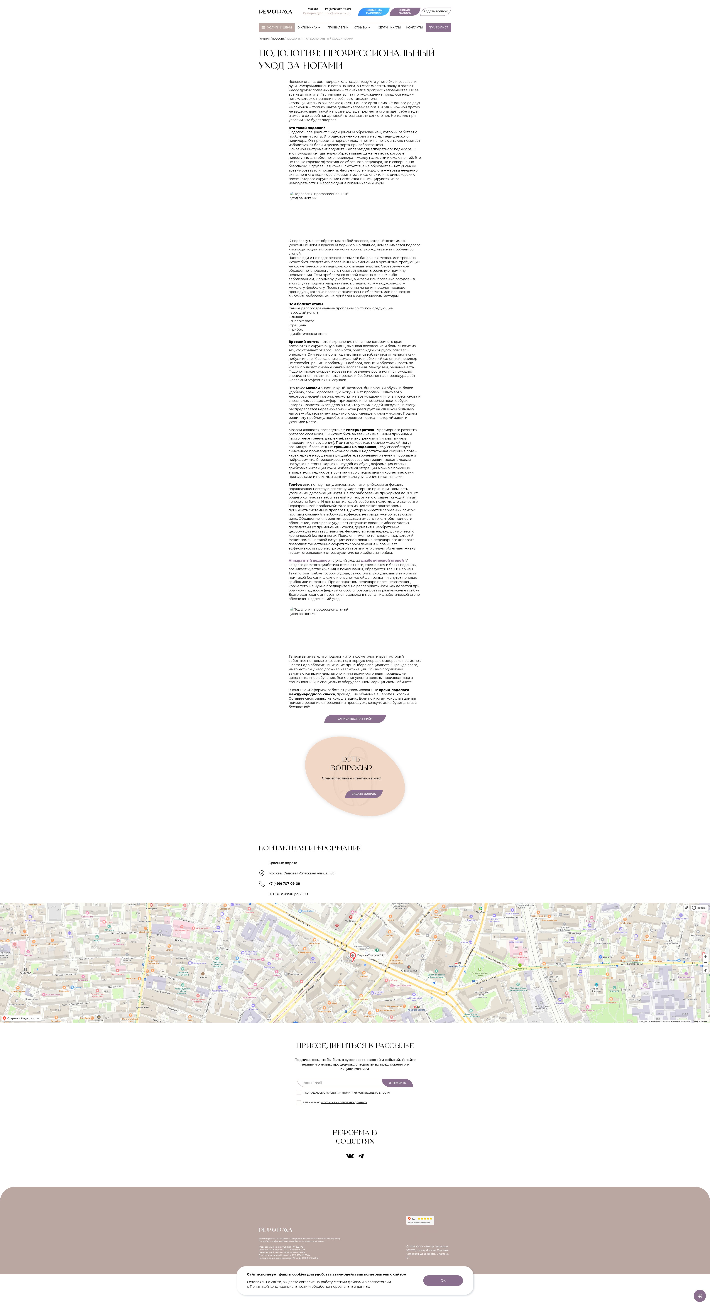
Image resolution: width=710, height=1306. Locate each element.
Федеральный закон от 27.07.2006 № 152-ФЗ (282, 1249)
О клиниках (307, 27)
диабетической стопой (382, 561)
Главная (264, 38)
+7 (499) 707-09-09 (338, 9)
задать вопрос (364, 794)
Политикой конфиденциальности (278, 1287)
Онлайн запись (405, 11)
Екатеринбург (313, 13)
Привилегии (338, 27)
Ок (443, 1280)
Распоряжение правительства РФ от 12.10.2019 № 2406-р (289, 1258)
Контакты (414, 27)
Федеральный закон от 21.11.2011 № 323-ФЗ (281, 1247)
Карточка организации (422, 1231)
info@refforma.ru (337, 13)
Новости (278, 38)
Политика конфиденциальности (428, 1238)
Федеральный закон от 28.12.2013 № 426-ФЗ (282, 1252)
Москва (313, 9)
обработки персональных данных (341, 1287)
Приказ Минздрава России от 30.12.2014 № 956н (284, 1255)
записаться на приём (355, 718)
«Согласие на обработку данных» (344, 1102)
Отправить (397, 1083)
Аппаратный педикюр (309, 561)
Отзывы (361, 27)
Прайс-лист (438, 27)
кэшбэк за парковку (374, 11)
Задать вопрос (436, 11)
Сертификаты (389, 27)
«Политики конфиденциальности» (366, 1092)
